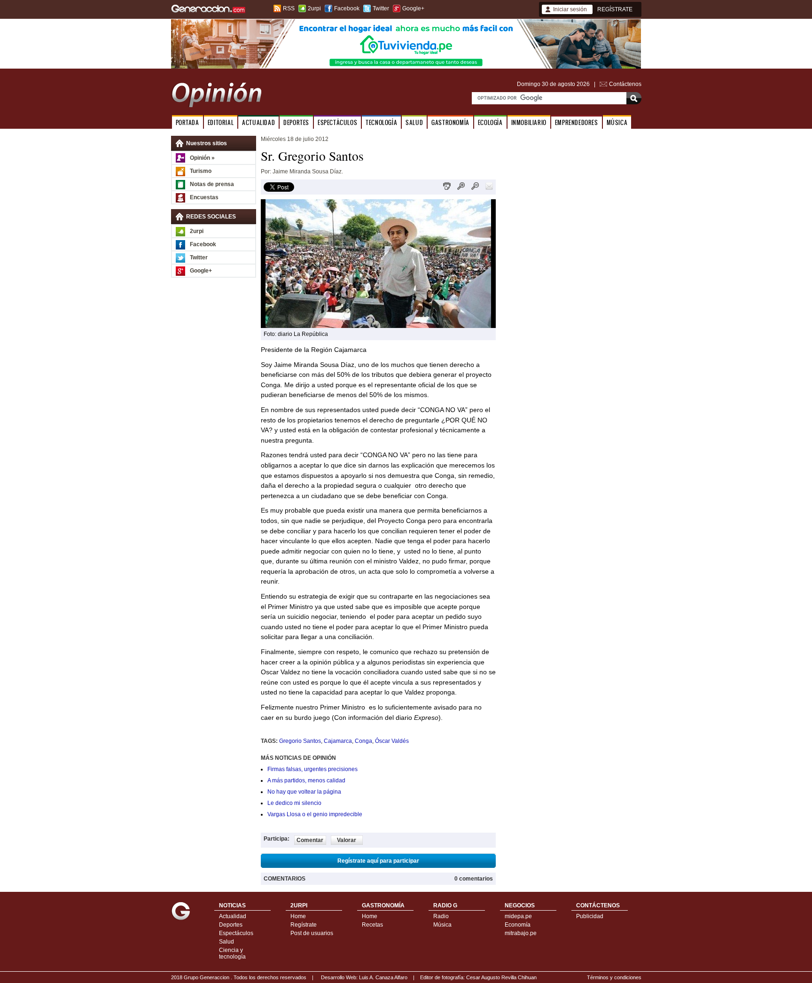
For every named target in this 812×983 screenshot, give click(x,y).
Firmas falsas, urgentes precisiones (312, 769)
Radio (441, 916)
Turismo (200, 171)
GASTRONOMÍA (450, 122)
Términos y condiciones (614, 977)
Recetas (372, 924)
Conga (363, 741)
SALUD (414, 122)
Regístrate (303, 924)
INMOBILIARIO (529, 122)
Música (442, 924)
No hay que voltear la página (304, 791)
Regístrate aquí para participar (378, 861)
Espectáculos (236, 933)
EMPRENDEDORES (576, 122)
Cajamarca (338, 741)
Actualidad (232, 916)
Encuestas (204, 197)
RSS (289, 8)
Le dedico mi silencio (294, 803)
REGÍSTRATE (614, 9)
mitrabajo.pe (521, 933)
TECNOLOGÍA (381, 122)
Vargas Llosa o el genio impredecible (314, 814)
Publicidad (589, 916)
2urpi (314, 8)
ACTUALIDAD (258, 122)
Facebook (346, 8)
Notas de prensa (212, 184)
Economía (518, 924)
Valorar (346, 840)
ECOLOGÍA (490, 122)
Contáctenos (625, 84)
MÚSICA (617, 122)
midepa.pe (518, 916)
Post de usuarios (311, 933)
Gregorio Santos (300, 741)
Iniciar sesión (570, 9)
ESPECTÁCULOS (337, 122)
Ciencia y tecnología (232, 953)
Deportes (230, 924)
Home (298, 916)
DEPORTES (296, 122)
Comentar (310, 840)
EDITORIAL (221, 122)
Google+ (413, 8)
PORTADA (187, 122)
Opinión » (202, 158)
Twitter (381, 8)
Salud (226, 941)
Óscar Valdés (392, 741)
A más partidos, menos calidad (306, 780)
